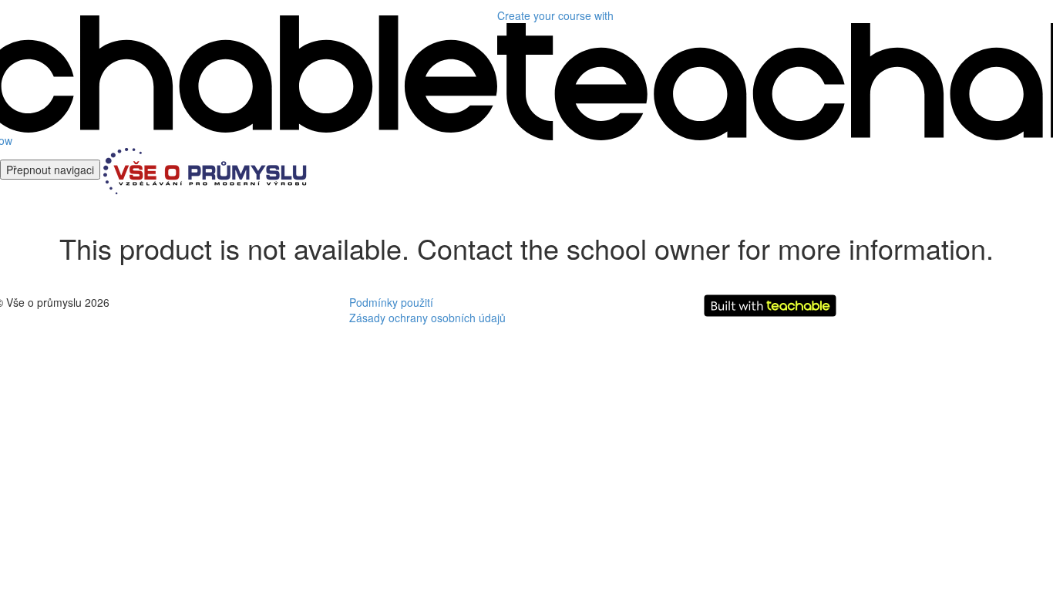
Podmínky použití (391, 302)
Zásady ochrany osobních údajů (427, 317)
